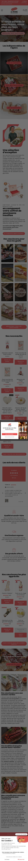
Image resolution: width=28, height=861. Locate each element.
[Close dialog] (26, 423)
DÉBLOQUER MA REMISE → (9, 434)
